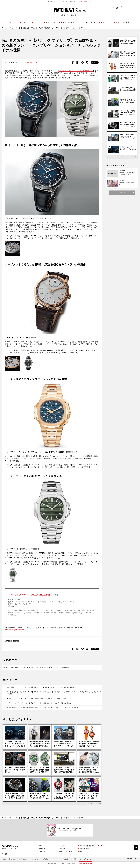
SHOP (126, 22)
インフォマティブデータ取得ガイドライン (42, 859)
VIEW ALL (122, 192)
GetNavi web (52, 2)
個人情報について (23, 859)
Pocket (87, 62)
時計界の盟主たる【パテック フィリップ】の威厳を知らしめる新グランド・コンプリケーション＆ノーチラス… (52, 28)
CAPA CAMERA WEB (68, 2)
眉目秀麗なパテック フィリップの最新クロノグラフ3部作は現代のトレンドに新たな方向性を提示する (42, 687)
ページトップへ (136, 847)
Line (82, 62)
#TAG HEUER (45, 668)
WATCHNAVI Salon (85, 2)
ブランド (25, 22)
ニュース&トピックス (87, 22)
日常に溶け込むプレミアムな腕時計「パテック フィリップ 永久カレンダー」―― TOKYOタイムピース (42, 707)
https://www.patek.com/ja (14, 630)
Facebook (113, 8)
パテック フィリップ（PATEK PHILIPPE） (76, 71)
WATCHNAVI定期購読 (62, 859)
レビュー (37, 22)
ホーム (13, 22)
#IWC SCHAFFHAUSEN (19, 668)
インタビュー (105, 22)
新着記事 (42, 849)
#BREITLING (55, 668)
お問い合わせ (87, 859)
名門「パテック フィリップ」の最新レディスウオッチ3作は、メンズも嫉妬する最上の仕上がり (40, 703)
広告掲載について (76, 859)
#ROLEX (7, 668)
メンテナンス (50, 22)
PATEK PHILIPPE (12, 641)
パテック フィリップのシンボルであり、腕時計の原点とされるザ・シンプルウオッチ (36, 698)
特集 (117, 22)
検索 (137, 7)
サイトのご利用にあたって (9, 859)
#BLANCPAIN (33, 668)
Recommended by (91, 803)
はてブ (77, 62)
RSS (117, 8)
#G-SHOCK (66, 668)
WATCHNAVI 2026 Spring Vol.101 (70, 829)
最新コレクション (67, 22)
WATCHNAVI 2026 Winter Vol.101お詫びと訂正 (126, 173)
